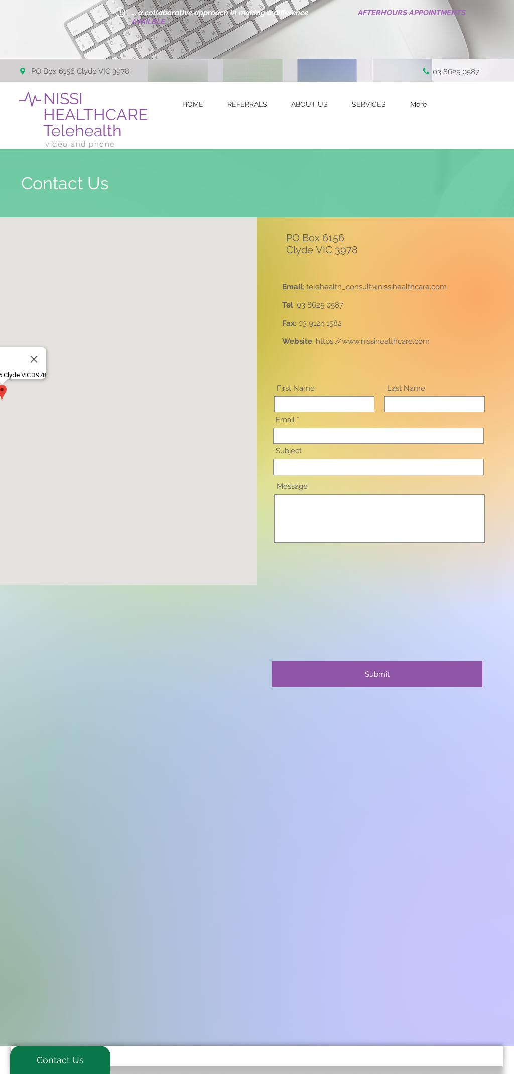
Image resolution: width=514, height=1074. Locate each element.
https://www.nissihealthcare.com (373, 341)
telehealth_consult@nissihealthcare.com (376, 286)
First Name (296, 388)
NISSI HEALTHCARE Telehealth (97, 114)
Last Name (406, 388)
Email (285, 420)
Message (292, 486)
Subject (289, 451)
